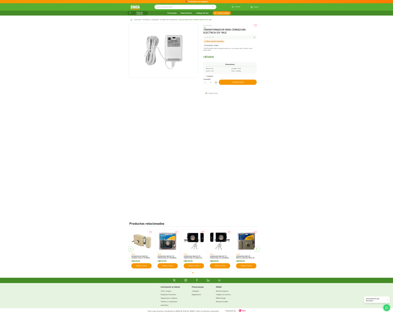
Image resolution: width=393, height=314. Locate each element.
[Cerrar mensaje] (388, 300)
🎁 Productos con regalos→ (196, 2)
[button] (131, 249)
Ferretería (137, 19)
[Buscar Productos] (213, 7)
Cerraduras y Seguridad (150, 19)
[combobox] (184, 6)
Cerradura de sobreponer (168, 19)
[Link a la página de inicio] (131, 19)
